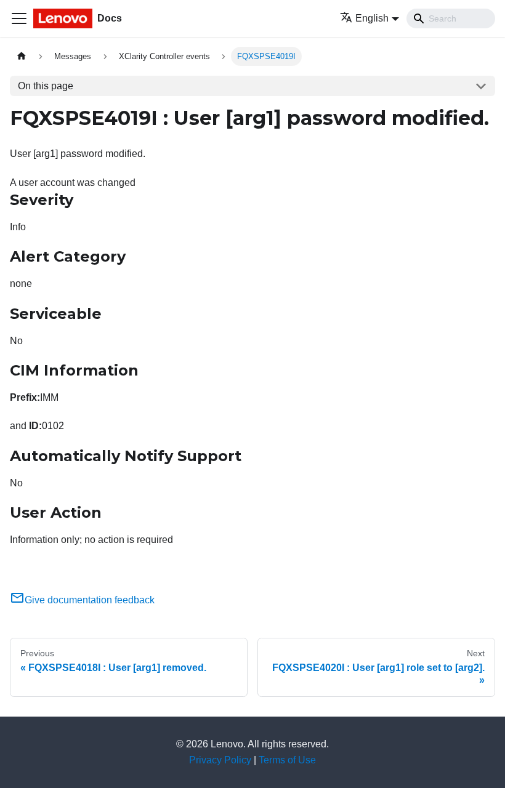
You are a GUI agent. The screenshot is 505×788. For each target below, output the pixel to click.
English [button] (372, 18)
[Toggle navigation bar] (19, 18)
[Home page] (21, 56)
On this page (45, 86)
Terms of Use (287, 760)
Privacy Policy (220, 760)
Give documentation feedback (90, 600)
